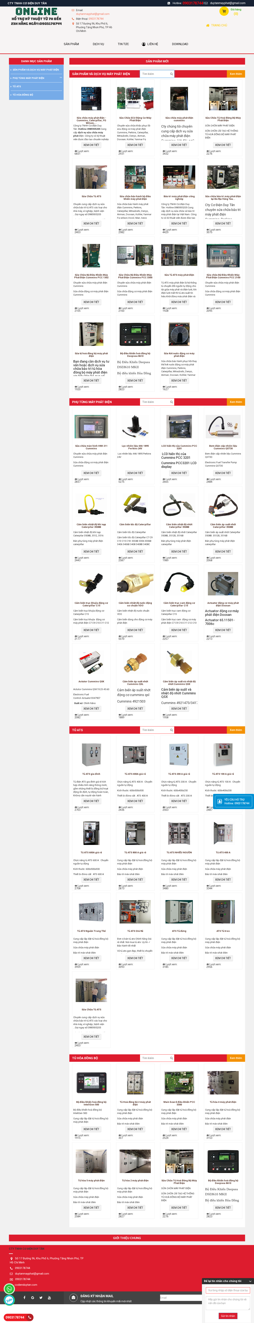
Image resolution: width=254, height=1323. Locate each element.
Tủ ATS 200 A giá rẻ (179, 774)
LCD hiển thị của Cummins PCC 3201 (179, 447)
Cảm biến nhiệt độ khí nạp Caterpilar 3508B (91, 525)
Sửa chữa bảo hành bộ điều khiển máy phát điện (135, 197)
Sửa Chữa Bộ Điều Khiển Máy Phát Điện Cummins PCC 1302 (91, 276)
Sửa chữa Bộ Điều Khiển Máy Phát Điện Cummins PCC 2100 (223, 276)
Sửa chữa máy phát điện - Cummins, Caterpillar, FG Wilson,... (91, 120)
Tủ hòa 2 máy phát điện (135, 1180)
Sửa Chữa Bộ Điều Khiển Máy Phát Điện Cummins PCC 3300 (135, 276)
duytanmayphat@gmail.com (227, 3)
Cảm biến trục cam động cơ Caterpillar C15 (179, 604)
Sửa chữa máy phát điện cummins (179, 119)
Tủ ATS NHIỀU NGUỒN (179, 852)
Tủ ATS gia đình (91, 774)
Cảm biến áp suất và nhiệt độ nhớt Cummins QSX (179, 682)
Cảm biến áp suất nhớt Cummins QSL (135, 682)
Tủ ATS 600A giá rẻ (91, 852)
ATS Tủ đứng (179, 931)
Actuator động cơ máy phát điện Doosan (223, 604)
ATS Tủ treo (223, 931)
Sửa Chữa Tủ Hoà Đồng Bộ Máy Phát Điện (223, 119)
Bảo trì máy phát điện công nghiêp (179, 197)
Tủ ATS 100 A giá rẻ (223, 774)
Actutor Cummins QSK (91, 681)
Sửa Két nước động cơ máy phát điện (179, 354)
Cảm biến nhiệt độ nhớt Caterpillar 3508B (179, 525)
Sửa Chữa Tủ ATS (91, 196)
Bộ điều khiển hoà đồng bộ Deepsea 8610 (135, 354)
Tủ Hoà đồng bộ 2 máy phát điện (135, 1103)
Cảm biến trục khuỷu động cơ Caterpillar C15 (91, 604)
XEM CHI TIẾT (91, 145)
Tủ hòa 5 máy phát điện (91, 1180)
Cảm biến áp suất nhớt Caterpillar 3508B (223, 525)
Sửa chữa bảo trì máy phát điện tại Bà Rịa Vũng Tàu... (223, 197)
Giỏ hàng (236, 9)
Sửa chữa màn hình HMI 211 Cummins (91, 447)
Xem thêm (236, 73)
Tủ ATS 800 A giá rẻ (135, 852)
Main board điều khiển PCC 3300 (179, 1103)
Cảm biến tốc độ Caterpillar (135, 524)
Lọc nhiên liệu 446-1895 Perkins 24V (135, 447)
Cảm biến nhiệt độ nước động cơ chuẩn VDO (135, 604)
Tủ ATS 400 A (223, 852)
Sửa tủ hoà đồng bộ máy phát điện (91, 354)
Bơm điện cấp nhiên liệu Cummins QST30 (223, 447)
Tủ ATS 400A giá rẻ (135, 774)
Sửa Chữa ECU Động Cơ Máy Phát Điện (135, 119)
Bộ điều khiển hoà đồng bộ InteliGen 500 (91, 1103)
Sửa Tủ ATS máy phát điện (179, 275)
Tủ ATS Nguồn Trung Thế (91, 931)
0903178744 (193, 3)
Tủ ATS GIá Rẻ (135, 931)
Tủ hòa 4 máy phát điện (223, 1102)
